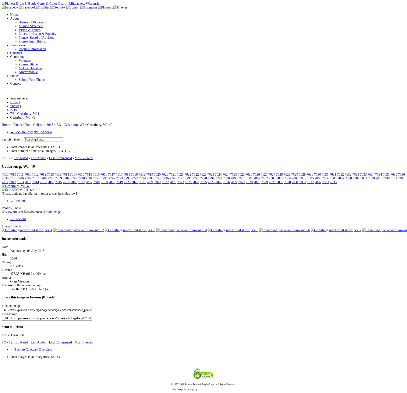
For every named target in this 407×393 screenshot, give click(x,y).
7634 (371, 174)
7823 (173, 182)
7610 (5, 174)
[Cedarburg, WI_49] (16, 186)
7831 (295, 182)
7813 (20, 182)
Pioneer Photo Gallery (28, 124)
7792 (104, 178)
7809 (363, 178)
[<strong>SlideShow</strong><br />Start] (6, 190)
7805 (302, 178)
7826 (218, 182)
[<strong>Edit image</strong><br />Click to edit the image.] (52, 212)
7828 (249, 182)
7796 (165, 178)
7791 (89, 178)
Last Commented (60, 158)
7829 (264, 182)
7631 (325, 174)
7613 (50, 174)
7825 (203, 182)
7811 (394, 178)
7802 (257, 178)
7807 (333, 178)
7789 (58, 178)
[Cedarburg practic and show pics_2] (78, 230)
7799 (211, 178)
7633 (355, 174)
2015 (49, 124)
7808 (348, 178)
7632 (340, 174)
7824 (188, 182)
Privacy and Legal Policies (203, 387)
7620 (157, 174)
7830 (279, 182)
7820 (127, 182)
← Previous (18, 201)
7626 (248, 174)
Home (6, 124)
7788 (43, 178)
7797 (180, 178)
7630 (310, 174)
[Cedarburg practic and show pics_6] (284, 230)
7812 (5, 182)
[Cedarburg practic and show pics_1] (27, 230)
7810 (379, 178)
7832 (310, 182)
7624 (218, 174)
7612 (35, 174)
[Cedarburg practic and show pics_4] (181, 230)
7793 (119, 178)
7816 (66, 182)
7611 (20, 174)
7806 (318, 178)
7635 (386, 174)
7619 (142, 174)
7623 (203, 174)
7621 (172, 174)
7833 (325, 182)
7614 (65, 174)
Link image (9, 314)
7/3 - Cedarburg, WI (70, 124)
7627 (264, 174)
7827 (234, 182)
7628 (279, 174)
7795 (150, 178)
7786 (12, 178)
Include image (11, 306)
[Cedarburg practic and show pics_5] (233, 230)
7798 (195, 178)
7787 (28, 178)
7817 (81, 182)
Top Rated (21, 158)
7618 (126, 174)
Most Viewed (84, 158)
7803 (272, 178)
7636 (401, 174)
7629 (294, 174)
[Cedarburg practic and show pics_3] (130, 230)
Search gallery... (12, 139)
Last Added (38, 158)
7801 (241, 178)
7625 (233, 174)
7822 (157, 182)
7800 (226, 178)
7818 (96, 182)
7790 (73, 178)
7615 (81, 174)
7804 (287, 178)
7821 (142, 182)
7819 (112, 182)
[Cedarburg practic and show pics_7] (336, 230)
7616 (96, 174)
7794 (134, 178)
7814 (35, 182)
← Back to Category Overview (31, 132)
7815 (50, 182)
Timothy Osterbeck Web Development (217, 389)
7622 (187, 174)
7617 (111, 174)
